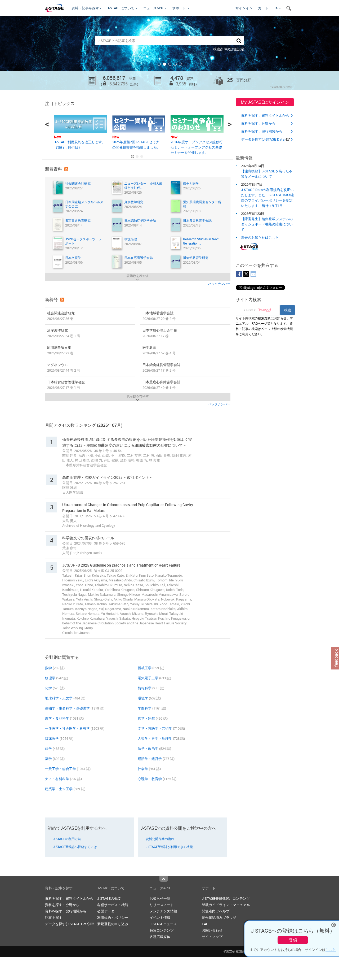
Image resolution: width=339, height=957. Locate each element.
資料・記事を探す (85, 8)
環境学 (143, 698)
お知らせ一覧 (160, 898)
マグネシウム (63, 367)
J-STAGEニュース (163, 923)
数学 (48, 667)
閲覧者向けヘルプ (215, 911)
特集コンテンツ (162, 930)
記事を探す (53, 917)
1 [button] (159, 64)
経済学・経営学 (150, 758)
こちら (330, 949)
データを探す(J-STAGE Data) (263, 139)
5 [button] (180, 64)
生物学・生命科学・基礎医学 (67, 708)
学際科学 (144, 708)
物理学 (50, 678)
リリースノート (162, 904)
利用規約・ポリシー (112, 917)
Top (163, 879)
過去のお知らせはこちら (260, 237)
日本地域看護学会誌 (159, 316)
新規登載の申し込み (112, 923)
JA (276, 8)
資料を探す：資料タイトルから (265, 115)
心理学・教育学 (150, 778)
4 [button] (175, 64)
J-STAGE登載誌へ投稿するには (75, 847)
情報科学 (144, 688)
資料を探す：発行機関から (261, 131)
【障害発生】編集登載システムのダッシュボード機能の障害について (267, 224)
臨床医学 (52, 738)
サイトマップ (212, 936)
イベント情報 (160, 917)
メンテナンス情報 (163, 911)
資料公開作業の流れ (160, 839)
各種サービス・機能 (112, 904)
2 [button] (164, 64)
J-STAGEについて (121, 8)
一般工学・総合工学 (60, 768)
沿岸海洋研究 (63, 333)
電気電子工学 (148, 678)
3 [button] (169, 64)
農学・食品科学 (57, 718)
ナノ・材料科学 (57, 778)
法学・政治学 (148, 748)
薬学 (48, 758)
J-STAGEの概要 (109, 898)
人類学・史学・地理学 (155, 738)
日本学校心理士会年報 (159, 333)
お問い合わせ (212, 930)
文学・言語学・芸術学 (155, 728)
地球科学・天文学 (59, 698)
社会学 (143, 768)
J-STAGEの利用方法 (67, 839)
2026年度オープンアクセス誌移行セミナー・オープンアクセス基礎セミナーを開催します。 (197, 147)
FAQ (205, 923)
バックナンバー (219, 283)
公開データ (105, 911)
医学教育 (159, 350)
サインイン (244, 8)
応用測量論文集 (60, 350)
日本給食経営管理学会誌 (161, 367)
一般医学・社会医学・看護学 (67, 728)
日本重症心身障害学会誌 (161, 385)
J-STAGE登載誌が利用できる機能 (169, 847)
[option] (169, 53)
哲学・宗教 (146, 718)
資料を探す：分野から (258, 123)
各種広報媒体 (160, 936)
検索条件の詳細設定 (228, 49)
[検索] (239, 40)
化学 (48, 688)
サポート (179, 8)
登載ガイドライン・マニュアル (226, 904)
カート (263, 8)
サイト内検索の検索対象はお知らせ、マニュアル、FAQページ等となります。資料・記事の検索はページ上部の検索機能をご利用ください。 (264, 326)
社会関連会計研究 (61, 316)
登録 (293, 940)
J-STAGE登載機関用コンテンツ (226, 898)
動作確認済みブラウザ (219, 917)
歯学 (48, 748)
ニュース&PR (153, 8)
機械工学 (144, 667)
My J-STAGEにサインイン (265, 102)
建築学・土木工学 (59, 788)
